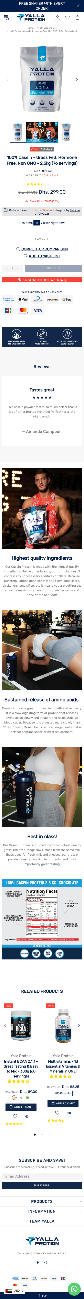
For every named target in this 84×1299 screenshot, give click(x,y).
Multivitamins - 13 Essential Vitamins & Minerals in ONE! (63, 1066)
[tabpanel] (42, 919)
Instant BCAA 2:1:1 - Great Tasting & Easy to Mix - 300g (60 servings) (21, 1068)
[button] (35, 184)
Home (30, 28)
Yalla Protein (30, 17)
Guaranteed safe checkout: (42, 292)
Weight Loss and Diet (46, 28)
